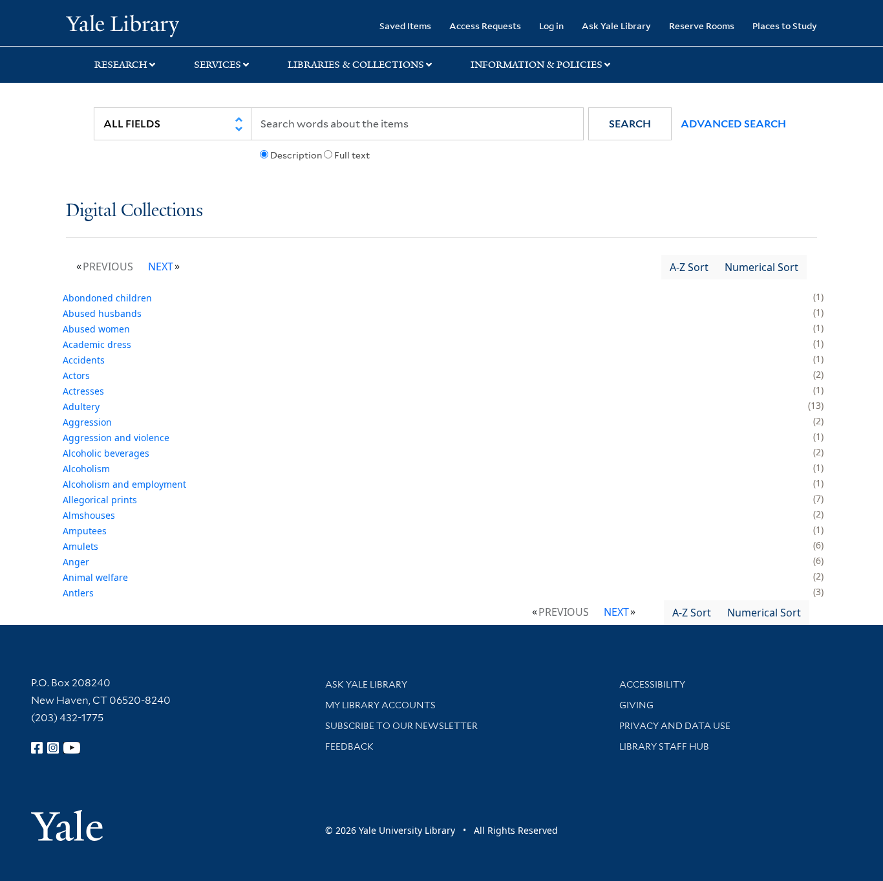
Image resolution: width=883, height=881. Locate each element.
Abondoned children (107, 298)
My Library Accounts (380, 705)
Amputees (85, 531)
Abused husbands (102, 313)
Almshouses (89, 515)
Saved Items (405, 25)
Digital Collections (134, 211)
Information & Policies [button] (536, 64)
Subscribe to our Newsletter (401, 726)
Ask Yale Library (616, 25)
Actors (76, 375)
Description (296, 155)
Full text (352, 155)
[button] (630, 123)
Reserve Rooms (701, 25)
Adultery (81, 406)
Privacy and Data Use (674, 726)
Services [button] (217, 64)
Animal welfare (95, 577)
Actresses (83, 391)
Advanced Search (733, 124)
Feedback (349, 746)
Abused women (96, 329)
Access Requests (485, 25)
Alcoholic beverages (106, 453)
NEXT (160, 266)
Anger (76, 562)
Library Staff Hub (664, 746)
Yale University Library (122, 24)
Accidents (84, 360)
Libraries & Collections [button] (356, 64)
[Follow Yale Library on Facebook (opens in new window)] (37, 748)
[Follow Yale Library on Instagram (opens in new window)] (53, 748)
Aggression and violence (116, 437)
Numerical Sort (761, 267)
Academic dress (97, 344)
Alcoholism (86, 468)
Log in (551, 25)
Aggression (87, 422)
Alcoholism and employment (124, 484)
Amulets (80, 546)
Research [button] (120, 64)
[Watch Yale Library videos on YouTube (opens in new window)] (71, 748)
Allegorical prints (100, 500)
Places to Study (784, 25)
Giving (636, 705)
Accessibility (652, 684)
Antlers (78, 593)
